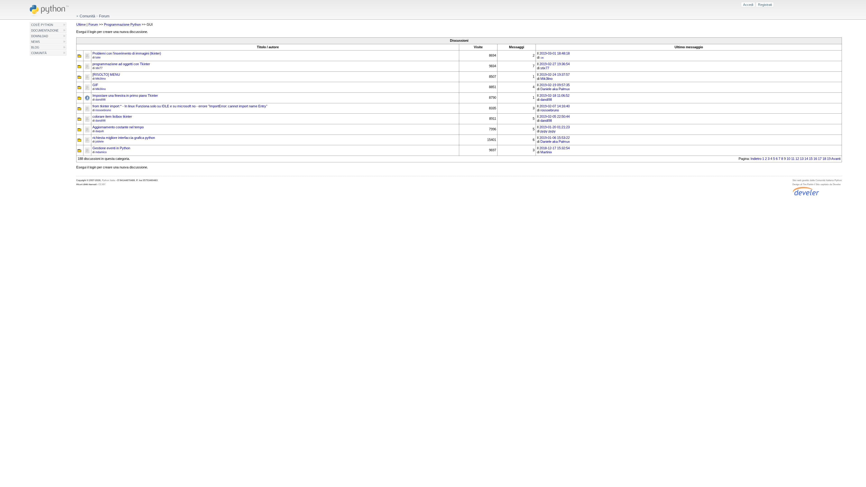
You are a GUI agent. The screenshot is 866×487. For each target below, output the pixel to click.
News (35, 42)
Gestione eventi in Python (111, 148)
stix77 (99, 68)
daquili (99, 131)
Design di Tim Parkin (803, 184)
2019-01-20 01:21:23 (554, 127)
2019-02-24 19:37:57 (554, 74)
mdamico (101, 152)
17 (820, 159)
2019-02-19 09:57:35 (554, 85)
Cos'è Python (42, 25)
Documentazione (45, 30)
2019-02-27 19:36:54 (554, 64)
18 (824, 159)
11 (793, 159)
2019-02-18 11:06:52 (554, 95)
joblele (99, 141)
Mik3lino (100, 78)
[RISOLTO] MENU (106, 74)
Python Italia (108, 180)
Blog (35, 47)
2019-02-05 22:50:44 (554, 116)
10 (788, 159)
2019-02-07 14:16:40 (554, 106)
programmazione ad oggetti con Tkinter (121, 64)
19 (829, 159)
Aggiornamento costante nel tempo (118, 127)
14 (806, 159)
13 (802, 159)
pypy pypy (548, 131)
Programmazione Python (122, 24)
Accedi (748, 5)
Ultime (81, 24)
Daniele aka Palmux (555, 89)
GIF (95, 85)
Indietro (756, 159)
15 (811, 159)
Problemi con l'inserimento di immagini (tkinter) (126, 53)
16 (815, 159)
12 (797, 159)
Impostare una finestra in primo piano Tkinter (125, 95)
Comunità (39, 53)
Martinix (546, 152)
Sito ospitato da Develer (828, 184)
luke (98, 57)
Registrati (765, 5)
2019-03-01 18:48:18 (554, 53)
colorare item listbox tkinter (112, 116)
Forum (93, 24)
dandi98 (100, 99)
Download (39, 36)
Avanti (836, 159)
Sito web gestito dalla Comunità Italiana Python (817, 180)
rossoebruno (103, 110)
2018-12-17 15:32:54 (554, 148)
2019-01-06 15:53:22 (554, 138)
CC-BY (102, 184)
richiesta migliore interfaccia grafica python (123, 138)
